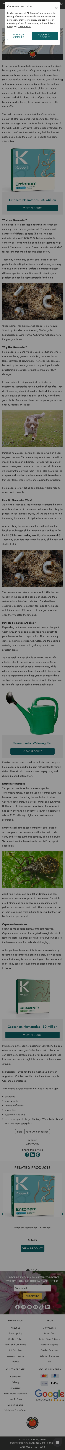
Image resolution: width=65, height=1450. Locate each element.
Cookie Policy (24, 26)
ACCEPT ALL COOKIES (45, 36)
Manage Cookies (18, 36)
